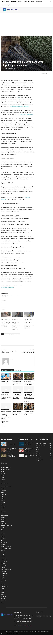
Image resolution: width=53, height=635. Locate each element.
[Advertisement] (26, 23)
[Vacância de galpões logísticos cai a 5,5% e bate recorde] (18, 406)
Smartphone (13, 1)
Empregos (3, 494)
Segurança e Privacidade (6, 569)
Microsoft (3, 536)
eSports (2, 498)
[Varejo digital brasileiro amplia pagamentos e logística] (29, 406)
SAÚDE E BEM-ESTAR (15, 334)
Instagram (3, 523)
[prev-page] (2, 425)
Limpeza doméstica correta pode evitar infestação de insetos (6, 321)
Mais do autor (18, 370)
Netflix (2, 540)
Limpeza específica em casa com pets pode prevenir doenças (16, 321)
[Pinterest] (8, 74)
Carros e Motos (4, 484)
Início (2, 35)
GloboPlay (3, 511)
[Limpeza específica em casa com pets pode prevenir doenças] (17, 314)
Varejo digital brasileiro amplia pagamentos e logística (29, 413)
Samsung (3, 567)
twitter (2, 592)
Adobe (2, 471)
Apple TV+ (3, 479)
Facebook (3, 502)
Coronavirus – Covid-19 (6, 486)
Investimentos (4, 527)
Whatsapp (3, 600)
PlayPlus (3, 555)
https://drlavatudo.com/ (7, 287)
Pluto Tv (3, 557)
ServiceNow (26, 1)
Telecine (3, 584)
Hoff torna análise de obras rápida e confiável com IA (17, 383)
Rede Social (3, 565)
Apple (2, 475)
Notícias (7, 1)
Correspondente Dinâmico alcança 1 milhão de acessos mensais (26, 351)
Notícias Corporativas (8, 35)
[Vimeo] (44, 616)
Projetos (32, 1)
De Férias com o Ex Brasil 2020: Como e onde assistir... (29, 450)
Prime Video (3, 559)
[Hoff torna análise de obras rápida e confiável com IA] (18, 376)
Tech (2, 582)
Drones (2, 492)
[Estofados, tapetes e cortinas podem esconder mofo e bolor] (29, 314)
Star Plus (3, 577)
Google (2, 513)
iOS (2, 529)
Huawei (2, 521)
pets (19, 97)
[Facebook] (2, 74)
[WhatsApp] (11, 74)
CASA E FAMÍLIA (8, 334)
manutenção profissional (26, 114)
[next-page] (4, 425)
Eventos (3, 500)
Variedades (3, 596)
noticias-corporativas (6, 548)
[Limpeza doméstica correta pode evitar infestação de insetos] (6, 314)
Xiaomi (2, 603)
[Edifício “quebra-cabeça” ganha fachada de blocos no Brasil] (29, 376)
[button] (50, 1)
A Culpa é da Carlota (5, 467)
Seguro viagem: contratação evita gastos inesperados (8, 351)
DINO (6, 68)
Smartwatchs (4, 575)
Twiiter (2, 590)
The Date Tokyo (39, 1)
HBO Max (3, 519)
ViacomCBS (3, 598)
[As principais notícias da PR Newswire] (21, 444)
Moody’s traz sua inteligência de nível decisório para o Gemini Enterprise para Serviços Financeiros (6, 397)
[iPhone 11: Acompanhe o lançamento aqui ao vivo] (21, 455)
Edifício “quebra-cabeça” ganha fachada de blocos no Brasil (29, 383)
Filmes (2, 504)
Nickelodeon (4, 542)
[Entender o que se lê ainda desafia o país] (6, 376)
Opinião (3, 550)
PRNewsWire (4, 561)
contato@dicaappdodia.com (24, 626)
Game (2, 509)
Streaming (20, 1)
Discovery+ (3, 488)
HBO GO (3, 517)
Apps (3, 1)
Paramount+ (4, 552)
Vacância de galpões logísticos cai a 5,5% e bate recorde (17, 413)
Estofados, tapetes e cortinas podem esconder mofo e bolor (28, 321)
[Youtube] (50, 616)
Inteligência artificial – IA (6, 525)
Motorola (3, 538)
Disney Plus (3, 490)
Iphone (2, 532)
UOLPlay (3, 594)
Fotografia (3, 506)
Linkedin (3, 534)
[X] (5, 74)
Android (3, 473)
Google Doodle (4, 515)
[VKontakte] (47, 616)
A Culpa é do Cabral (5, 469)
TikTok (2, 588)
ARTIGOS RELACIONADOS (7, 370)
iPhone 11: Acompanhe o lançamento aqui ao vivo (29, 455)
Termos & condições (6, 4)
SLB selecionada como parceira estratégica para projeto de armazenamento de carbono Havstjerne (17, 397)
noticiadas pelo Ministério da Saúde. (19, 106)
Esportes (3, 496)
